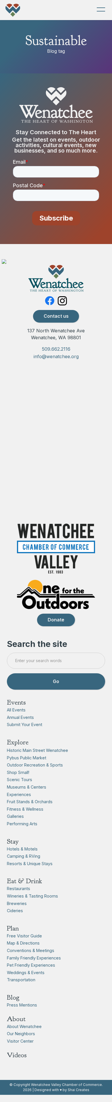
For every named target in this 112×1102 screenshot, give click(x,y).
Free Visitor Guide (24, 935)
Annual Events (20, 717)
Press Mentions (22, 1004)
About (16, 1019)
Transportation (21, 979)
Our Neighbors (21, 1033)
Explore (17, 742)
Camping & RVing (23, 856)
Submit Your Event (24, 724)
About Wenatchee (24, 1026)
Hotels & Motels (22, 849)
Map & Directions (23, 943)
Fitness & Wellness (25, 809)
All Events (16, 709)
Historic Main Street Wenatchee (37, 750)
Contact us (56, 316)
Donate (56, 620)
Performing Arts (22, 823)
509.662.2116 (56, 349)
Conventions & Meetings (30, 950)
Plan (13, 928)
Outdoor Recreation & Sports (35, 764)
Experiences (19, 794)
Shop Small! (18, 772)
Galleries (15, 816)
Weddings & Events (26, 972)
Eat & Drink (24, 881)
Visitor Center (20, 1041)
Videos (17, 1055)
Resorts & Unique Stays (30, 863)
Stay (13, 841)
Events (16, 702)
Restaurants (18, 888)
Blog (13, 997)
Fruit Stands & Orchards (30, 801)
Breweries (17, 903)
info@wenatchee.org (56, 356)
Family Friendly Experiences (34, 957)
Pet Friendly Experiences (31, 965)
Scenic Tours (19, 779)
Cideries (15, 910)
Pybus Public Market (26, 757)
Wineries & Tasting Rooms (32, 896)
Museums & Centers (26, 787)
